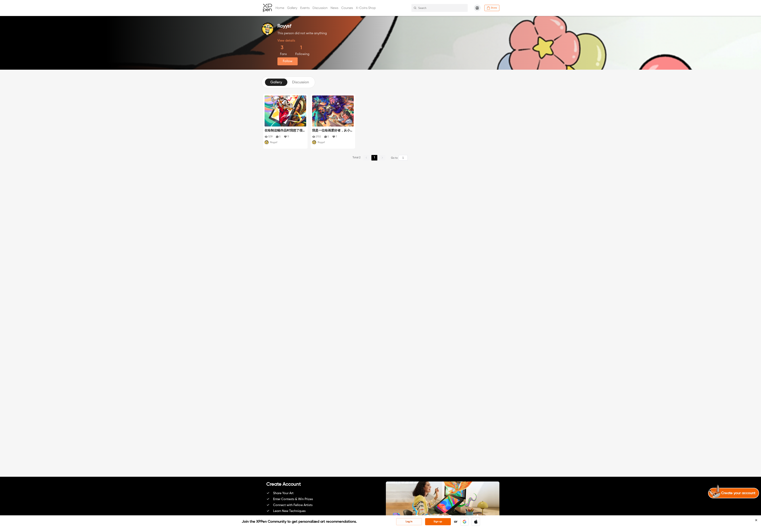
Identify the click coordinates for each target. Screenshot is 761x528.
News (334, 8)
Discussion (320, 8)
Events (305, 8)
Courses (347, 8)
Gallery (292, 8)
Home (279, 8)
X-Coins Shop (366, 8)
